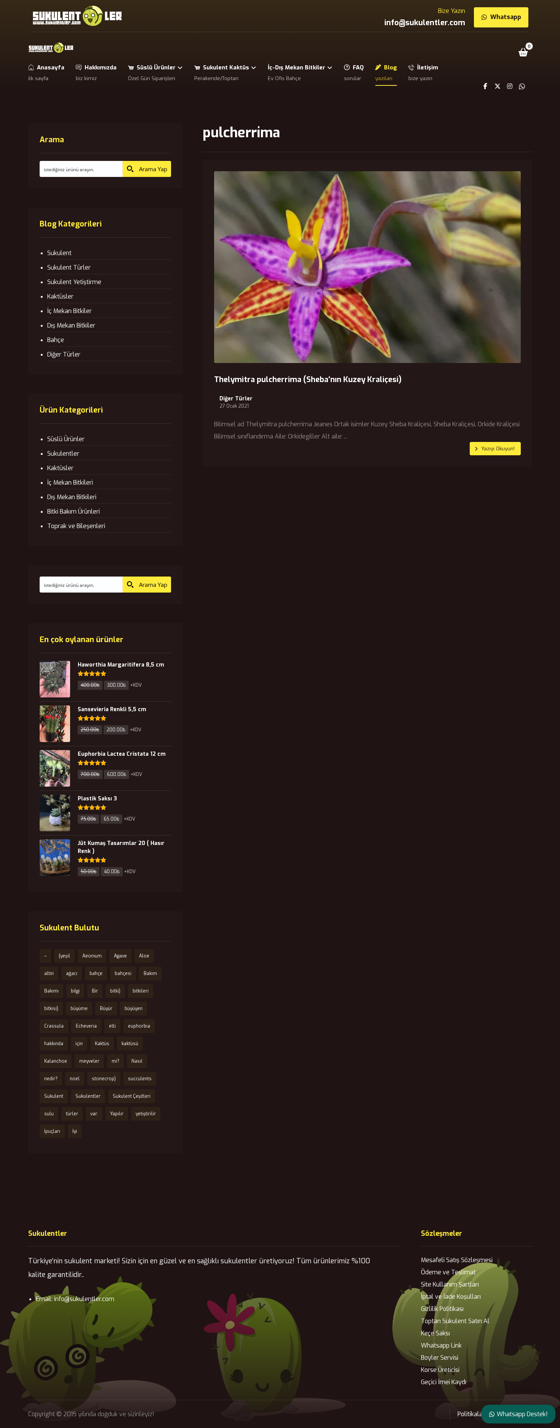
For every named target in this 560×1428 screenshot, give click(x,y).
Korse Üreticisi (440, 1370)
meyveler (89, 1061)
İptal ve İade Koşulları (451, 1297)
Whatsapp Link (441, 1345)
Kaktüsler (60, 296)
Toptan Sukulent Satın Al (455, 1321)
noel (75, 1079)
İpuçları (52, 1131)
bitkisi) (51, 1009)
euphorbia (139, 1026)
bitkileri (141, 991)
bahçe (96, 973)
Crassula (54, 1026)
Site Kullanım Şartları (450, 1284)
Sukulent (59, 253)
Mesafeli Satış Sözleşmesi (457, 1260)
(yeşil (64, 956)
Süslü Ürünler (66, 439)
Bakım (150, 973)
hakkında (53, 1044)
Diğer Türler (236, 399)
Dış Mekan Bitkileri (71, 497)
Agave (120, 956)
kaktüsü (130, 1044)
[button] (523, 52)
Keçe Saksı (435, 1333)
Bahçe (55, 340)
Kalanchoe (55, 1061)
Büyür (106, 1009)
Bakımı (51, 991)
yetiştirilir (146, 1114)
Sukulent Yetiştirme (74, 282)
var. (94, 1114)
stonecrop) (104, 1079)
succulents (140, 1079)
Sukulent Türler (69, 267)
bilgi (75, 991)
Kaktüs (102, 1044)
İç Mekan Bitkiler (69, 311)
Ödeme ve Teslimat (448, 1272)
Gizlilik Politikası (442, 1309)
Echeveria (86, 1026)
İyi (74, 1131)
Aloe (144, 956)
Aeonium (92, 956)
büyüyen (133, 1009)
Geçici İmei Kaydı (443, 1382)
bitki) (115, 991)
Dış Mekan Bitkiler (71, 325)
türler (72, 1114)
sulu (49, 1114)
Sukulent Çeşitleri (131, 1096)
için (79, 1044)
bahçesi (123, 973)
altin (49, 973)
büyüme (79, 1009)
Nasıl (136, 1061)
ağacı (71, 973)
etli (112, 1026)
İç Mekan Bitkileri (70, 483)
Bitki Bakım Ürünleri (73, 512)
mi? (115, 1061)
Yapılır (116, 1114)
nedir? (51, 1079)
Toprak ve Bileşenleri (76, 526)
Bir (95, 991)
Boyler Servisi (439, 1358)
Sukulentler (63, 454)
